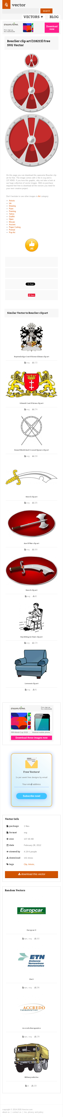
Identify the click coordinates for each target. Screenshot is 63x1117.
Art (39, 196)
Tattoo (11, 214)
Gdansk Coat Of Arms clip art (31, 403)
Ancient (12, 224)
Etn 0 (31, 979)
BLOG (54, 17)
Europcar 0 (31, 930)
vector (18, 4)
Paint (11, 209)
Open (11, 219)
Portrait (12, 230)
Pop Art (12, 232)
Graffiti (12, 216)
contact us (16, 1112)
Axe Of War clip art (31, 543)
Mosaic (12, 222)
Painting (12, 211)
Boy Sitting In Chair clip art (31, 637)
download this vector (33, 874)
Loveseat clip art (31, 684)
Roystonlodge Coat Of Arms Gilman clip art (31, 357)
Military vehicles (31, 1077)
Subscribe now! (31, 796)
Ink (10, 203)
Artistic (12, 201)
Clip (25, 864)
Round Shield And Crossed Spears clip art (31, 450)
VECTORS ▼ (33, 17)
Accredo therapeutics (31, 1028)
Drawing (12, 206)
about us (6, 1112)
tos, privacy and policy (33, 1112)
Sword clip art (31, 497)
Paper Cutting (15, 227)
